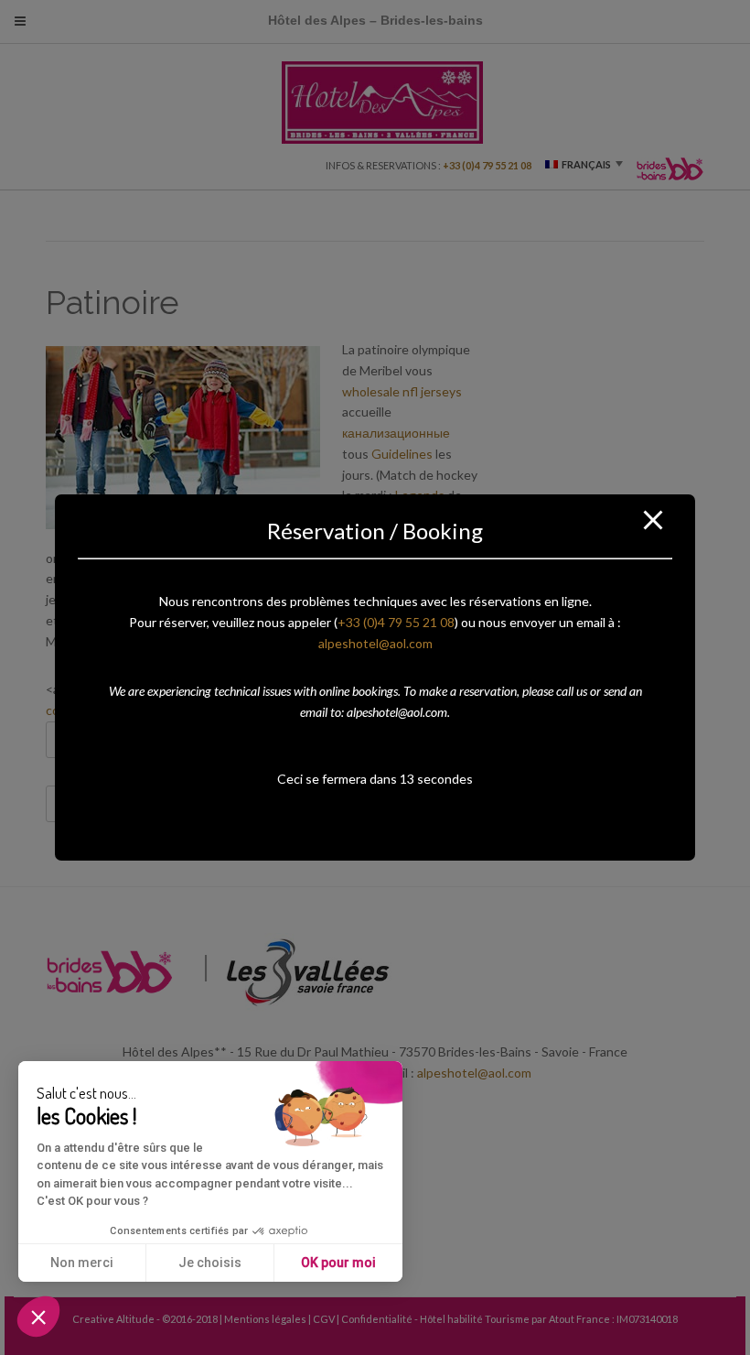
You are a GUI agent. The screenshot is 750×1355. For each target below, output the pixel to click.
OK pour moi (338, 1262)
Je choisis (209, 1262)
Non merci (81, 1262)
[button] (38, 1317)
